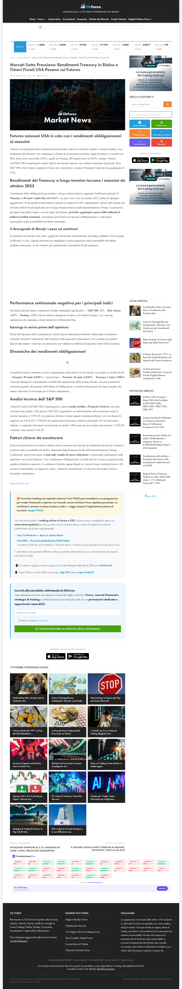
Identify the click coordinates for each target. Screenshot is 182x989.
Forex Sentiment (80, 959)
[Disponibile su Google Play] (78, 656)
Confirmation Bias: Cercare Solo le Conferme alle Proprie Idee (157, 310)
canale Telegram (18, 941)
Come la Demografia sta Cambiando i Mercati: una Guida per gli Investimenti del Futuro (156, 326)
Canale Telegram (139, 125)
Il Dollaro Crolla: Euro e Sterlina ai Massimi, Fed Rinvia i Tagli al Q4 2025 (98, 848)
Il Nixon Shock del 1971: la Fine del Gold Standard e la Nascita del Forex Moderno (157, 357)
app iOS (65, 572)
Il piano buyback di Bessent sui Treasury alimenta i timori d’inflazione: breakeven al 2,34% (157, 422)
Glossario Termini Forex (77, 950)
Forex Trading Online (131, 979)
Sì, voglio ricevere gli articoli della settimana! (68, 628)
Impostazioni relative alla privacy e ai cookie (25, 982)
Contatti (154, 979)
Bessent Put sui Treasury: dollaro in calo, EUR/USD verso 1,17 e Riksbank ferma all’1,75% (156, 478)
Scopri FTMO (35, 510)
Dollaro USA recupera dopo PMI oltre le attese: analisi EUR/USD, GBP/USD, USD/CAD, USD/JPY (155, 403)
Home (33, 19)
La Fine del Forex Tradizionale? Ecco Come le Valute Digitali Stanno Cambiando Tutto (157, 373)
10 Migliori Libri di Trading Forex (82, 932)
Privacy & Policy (165, 979)
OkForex (45, 75)
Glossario (161, 144)
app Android (85, 572)
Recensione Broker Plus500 (60, 959)
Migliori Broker (139, 19)
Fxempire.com (22, 483)
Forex (41, 19)
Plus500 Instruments (105, 968)
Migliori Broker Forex (76, 919)
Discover (162, 888)
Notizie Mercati (23, 57)
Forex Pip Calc (127, 959)
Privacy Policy (42, 620)
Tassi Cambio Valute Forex (79, 938)
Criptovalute (54, 19)
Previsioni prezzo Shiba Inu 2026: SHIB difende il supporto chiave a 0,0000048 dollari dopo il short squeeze (157, 441)
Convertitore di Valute (161, 135)
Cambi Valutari (118, 19)
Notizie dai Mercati (99, 19)
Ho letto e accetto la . (33, 620)
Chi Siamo (145, 979)
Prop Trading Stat (96, 959)
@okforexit (105, 565)
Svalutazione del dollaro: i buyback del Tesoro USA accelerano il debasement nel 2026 (156, 460)
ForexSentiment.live (95, 882)
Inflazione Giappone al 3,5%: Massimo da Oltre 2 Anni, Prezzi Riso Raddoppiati (35, 849)
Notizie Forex (161, 125)
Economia (82, 19)
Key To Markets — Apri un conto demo (40, 535)
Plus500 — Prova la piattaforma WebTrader (43, 540)
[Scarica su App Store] (56, 656)
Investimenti (69, 19)
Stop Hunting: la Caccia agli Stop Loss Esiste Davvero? (157, 341)
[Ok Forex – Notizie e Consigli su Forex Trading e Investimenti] (91, 6)
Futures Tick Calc (112, 959)
